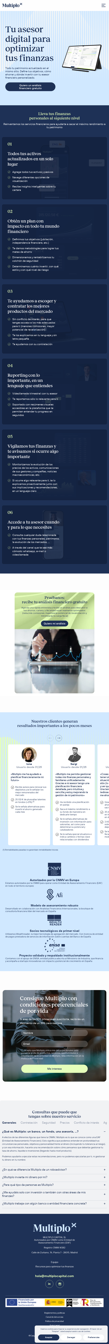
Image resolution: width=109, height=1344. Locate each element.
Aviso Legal (55, 1325)
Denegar (71, 1337)
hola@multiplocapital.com (54, 1276)
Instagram (60, 1284)
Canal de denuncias (54, 1317)
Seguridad (49, 1122)
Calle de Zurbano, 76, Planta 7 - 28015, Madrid (55, 1252)
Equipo (54, 1262)
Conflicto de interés (86, 1122)
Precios (65, 1122)
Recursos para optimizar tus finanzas (54, 1266)
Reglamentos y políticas (54, 1313)
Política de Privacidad (32, 1058)
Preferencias (93, 1337)
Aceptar (48, 1337)
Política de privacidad (54, 1321)
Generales (9, 1122)
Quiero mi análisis (54, 623)
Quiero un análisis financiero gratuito (30, 87)
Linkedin (49, 1284)
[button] (58, 738)
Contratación (29, 1122)
